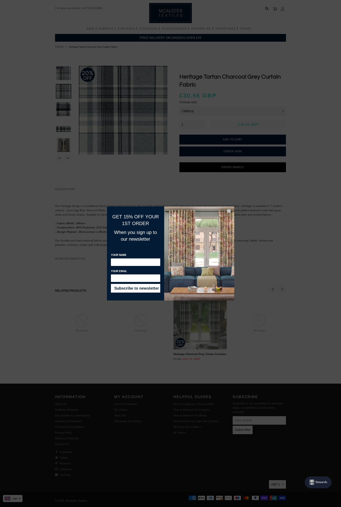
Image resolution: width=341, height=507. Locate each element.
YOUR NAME (118, 255)
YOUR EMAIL (119, 271)
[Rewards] (318, 482)
